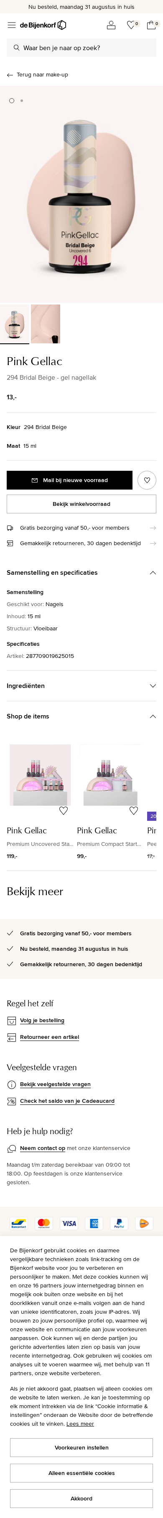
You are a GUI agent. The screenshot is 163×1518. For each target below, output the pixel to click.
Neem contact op (42, 1148)
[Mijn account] (111, 25)
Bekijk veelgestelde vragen (55, 1084)
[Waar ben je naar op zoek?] (16, 47)
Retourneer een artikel (49, 1037)
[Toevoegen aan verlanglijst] (147, 480)
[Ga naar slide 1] (12, 101)
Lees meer (80, 1423)
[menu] (11, 25)
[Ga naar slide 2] (22, 101)
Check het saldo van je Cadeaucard (67, 1101)
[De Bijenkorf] (43, 25)
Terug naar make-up (42, 74)
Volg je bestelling (42, 1020)
